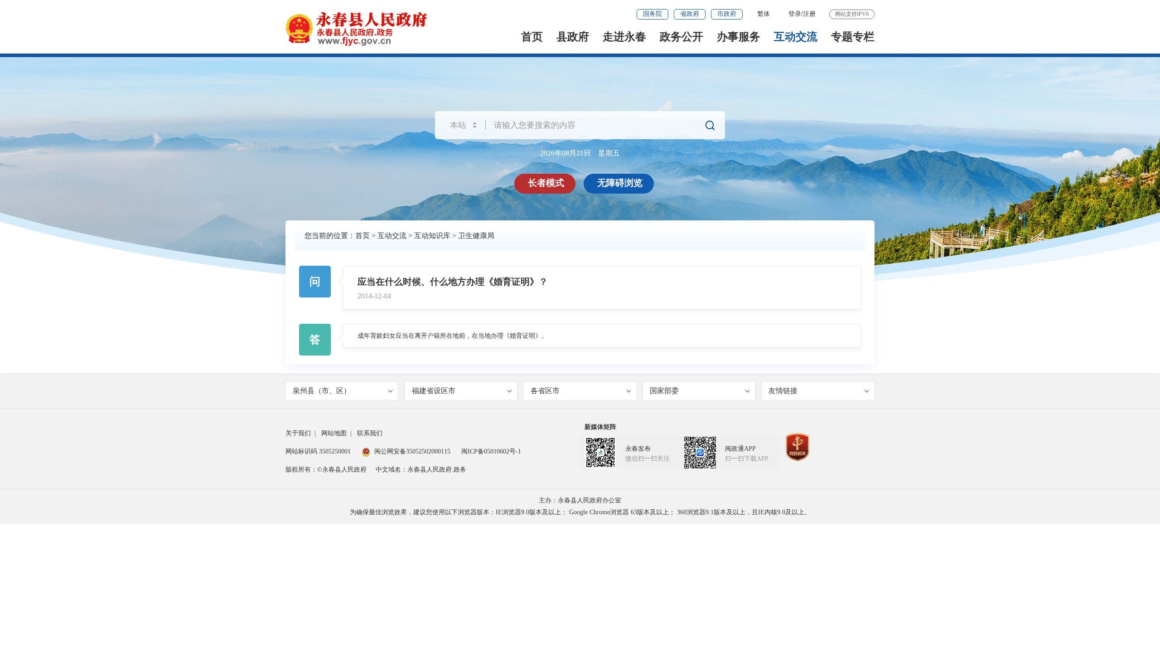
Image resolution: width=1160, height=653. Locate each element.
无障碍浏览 (620, 183)
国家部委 (664, 391)
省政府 (689, 13)
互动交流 (795, 37)
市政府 (726, 13)
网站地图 (334, 433)
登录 (794, 13)
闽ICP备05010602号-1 (491, 451)
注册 (809, 13)
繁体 (763, 13)
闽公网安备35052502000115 (412, 451)
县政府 (572, 37)
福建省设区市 (433, 391)
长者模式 (546, 183)
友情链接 (783, 391)
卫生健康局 (476, 235)
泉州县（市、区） (322, 391)
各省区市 (545, 391)
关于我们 (298, 433)
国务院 (652, 13)
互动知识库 (432, 235)
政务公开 (681, 37)
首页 (532, 37)
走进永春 (624, 37)
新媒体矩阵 (600, 427)
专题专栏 (853, 37)
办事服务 (738, 37)
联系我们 (369, 433)
